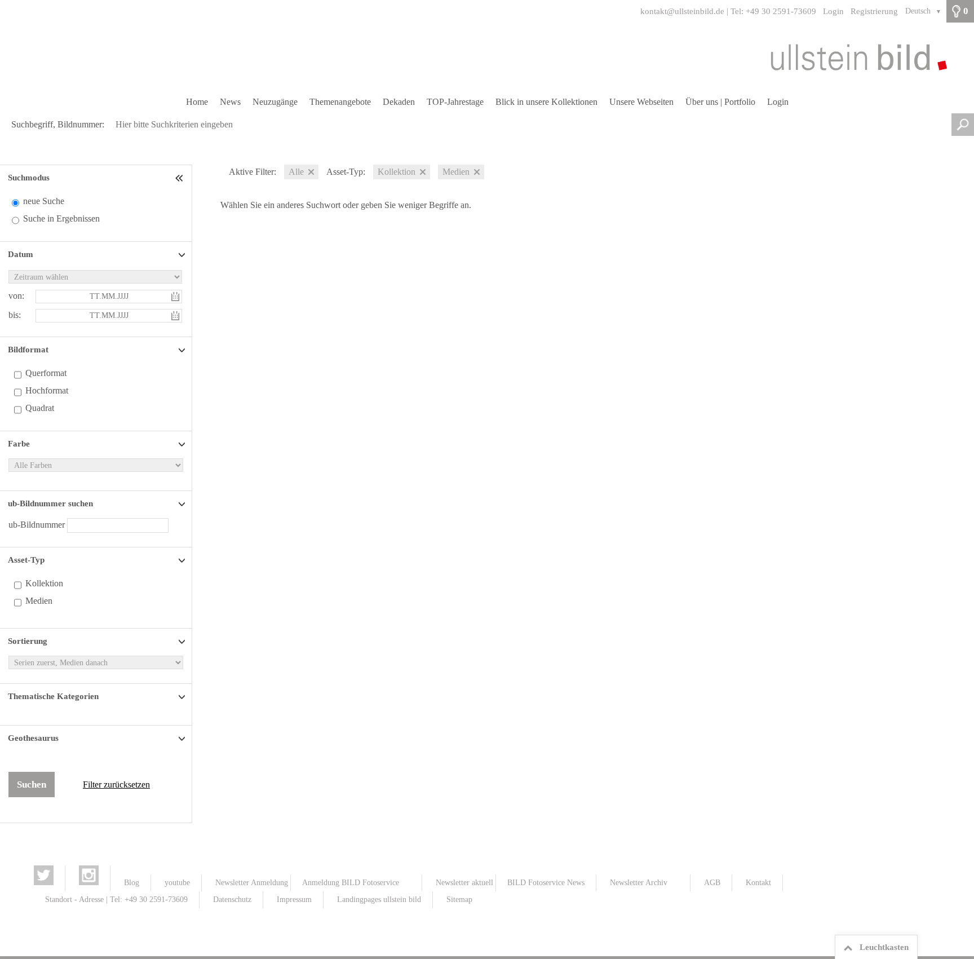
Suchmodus (29, 177)
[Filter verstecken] (180, 178)
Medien (38, 601)
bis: (14, 315)
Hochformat (46, 390)
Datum (20, 254)
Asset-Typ (26, 559)
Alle (296, 171)
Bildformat (28, 349)
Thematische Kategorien (53, 696)
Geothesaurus (33, 738)
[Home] (487, 57)
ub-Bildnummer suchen (50, 503)
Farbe (19, 443)
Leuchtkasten (884, 947)
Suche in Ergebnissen (61, 218)
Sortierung (27, 641)
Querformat (46, 373)
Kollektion (44, 583)
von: (16, 295)
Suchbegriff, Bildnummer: (57, 124)
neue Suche (43, 201)
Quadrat (39, 408)
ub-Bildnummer (37, 524)
